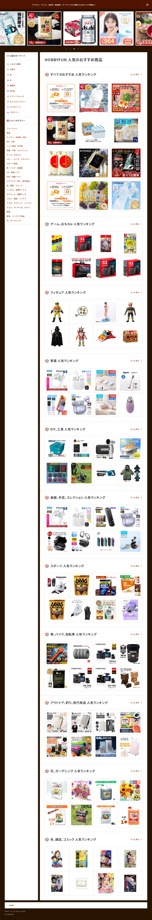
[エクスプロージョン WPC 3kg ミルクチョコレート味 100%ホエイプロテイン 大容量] (106, 585)
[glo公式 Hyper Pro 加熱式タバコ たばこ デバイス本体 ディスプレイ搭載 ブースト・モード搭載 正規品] (106, 541)
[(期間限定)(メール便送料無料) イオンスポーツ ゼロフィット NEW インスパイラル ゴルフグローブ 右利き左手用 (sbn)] (81, 610)
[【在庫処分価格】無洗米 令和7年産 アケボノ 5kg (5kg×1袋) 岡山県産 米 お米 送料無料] (126, 130)
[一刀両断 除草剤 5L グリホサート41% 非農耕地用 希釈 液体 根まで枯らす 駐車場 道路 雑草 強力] (130, 815)
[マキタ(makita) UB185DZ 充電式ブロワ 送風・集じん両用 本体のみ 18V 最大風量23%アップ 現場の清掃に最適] (106, 473)
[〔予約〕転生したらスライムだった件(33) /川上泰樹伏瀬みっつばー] (81, 883)
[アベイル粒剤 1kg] (57, 790)
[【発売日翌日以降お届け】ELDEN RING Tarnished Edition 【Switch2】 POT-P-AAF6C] (57, 268)
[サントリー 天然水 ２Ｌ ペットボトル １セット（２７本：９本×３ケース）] (93, 130)
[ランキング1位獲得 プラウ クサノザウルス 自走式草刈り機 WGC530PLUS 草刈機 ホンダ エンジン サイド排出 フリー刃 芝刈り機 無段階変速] (81, 473)
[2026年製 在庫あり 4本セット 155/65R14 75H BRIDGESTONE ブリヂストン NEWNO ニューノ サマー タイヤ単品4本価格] (81, 654)
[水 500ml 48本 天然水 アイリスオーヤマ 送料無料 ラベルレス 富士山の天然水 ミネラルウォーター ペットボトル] (93, 98)
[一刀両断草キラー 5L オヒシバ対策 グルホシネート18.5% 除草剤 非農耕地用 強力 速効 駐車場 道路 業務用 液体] (106, 790)
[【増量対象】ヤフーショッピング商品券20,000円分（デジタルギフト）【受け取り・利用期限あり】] (61, 98)
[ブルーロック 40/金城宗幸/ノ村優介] (57, 883)
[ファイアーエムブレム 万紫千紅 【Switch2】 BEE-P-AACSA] (106, 243)
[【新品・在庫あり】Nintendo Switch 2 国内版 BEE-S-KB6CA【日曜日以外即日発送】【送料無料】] (81, 243)
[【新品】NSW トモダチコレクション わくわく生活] (130, 243)
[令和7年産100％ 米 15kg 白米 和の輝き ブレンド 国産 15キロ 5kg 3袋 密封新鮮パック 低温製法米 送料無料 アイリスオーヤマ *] (40, 28)
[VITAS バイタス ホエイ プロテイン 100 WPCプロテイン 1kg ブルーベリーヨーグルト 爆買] (130, 610)
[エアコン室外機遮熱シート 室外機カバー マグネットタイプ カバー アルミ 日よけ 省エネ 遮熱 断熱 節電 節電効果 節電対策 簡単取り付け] (130, 448)
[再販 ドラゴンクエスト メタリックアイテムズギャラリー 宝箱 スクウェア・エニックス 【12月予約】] (130, 336)
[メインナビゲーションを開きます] (147, 4)
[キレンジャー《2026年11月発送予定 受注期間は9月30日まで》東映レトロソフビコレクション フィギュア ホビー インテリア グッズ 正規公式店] (57, 312)
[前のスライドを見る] (62, 48)
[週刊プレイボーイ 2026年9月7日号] (130, 859)
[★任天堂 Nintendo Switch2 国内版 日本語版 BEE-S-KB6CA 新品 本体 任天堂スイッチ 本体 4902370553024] (106, 268)
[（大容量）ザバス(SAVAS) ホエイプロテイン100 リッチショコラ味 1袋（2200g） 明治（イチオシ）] (57, 610)
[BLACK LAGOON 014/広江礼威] (130, 883)
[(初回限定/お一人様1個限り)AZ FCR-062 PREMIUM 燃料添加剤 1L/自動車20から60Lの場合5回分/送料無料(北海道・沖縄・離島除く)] (57, 678)
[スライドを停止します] (85, 48)
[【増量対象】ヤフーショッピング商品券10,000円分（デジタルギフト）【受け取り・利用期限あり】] (61, 195)
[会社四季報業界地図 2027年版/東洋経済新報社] (81, 859)
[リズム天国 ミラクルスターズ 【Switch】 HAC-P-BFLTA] (57, 243)
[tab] (66, 48)
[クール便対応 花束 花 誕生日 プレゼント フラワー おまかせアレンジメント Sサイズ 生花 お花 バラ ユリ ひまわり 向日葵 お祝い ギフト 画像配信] (130, 790)
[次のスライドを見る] (89, 48)
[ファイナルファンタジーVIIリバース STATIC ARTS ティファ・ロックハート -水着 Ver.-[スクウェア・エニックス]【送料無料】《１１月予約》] (106, 312)
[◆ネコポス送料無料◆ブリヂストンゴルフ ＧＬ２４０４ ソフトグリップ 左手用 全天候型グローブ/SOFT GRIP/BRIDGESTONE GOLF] (57, 585)
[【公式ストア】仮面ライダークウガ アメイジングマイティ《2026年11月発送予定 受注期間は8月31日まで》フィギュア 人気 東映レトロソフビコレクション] (130, 312)
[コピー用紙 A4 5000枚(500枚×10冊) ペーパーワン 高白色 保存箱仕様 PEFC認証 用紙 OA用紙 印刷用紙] (57, 448)
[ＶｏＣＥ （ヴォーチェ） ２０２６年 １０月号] (106, 883)
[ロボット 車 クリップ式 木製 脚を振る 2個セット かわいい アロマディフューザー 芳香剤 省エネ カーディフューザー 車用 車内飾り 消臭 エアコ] (130, 678)
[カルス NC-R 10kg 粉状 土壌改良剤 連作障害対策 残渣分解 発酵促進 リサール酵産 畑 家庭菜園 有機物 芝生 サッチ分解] (106, 815)
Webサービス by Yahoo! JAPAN (15, 911)
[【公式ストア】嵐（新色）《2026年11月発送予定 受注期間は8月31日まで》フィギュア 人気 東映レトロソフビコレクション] (81, 336)
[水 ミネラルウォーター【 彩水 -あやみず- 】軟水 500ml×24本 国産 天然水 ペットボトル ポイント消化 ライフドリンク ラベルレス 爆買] (126, 195)
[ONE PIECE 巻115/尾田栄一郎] (106, 859)
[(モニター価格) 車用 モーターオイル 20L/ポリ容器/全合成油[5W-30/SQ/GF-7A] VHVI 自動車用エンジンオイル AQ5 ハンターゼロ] (130, 654)
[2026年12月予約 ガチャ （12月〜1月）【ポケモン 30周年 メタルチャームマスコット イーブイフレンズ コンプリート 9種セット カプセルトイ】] (81, 312)
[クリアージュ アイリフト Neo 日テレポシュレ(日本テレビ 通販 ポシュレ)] (130, 404)
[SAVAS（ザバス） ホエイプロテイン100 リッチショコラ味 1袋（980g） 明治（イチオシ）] (81, 585)
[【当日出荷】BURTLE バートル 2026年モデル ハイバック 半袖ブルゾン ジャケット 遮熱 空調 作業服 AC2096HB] (130, 473)
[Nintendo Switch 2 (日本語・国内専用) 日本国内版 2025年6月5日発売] (130, 268)
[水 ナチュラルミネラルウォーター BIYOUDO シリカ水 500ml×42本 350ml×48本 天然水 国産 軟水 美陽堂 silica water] (93, 163)
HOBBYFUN (17, 4)
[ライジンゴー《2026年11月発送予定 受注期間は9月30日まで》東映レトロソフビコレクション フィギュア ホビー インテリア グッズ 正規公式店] (106, 336)
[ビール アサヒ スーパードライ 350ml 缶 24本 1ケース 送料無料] (76, 28)
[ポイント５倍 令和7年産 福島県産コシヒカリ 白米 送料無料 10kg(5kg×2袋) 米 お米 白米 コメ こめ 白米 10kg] (61, 163)
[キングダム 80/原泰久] (57, 859)
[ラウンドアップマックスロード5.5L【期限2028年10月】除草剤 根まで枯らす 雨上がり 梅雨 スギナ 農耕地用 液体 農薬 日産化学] (57, 815)
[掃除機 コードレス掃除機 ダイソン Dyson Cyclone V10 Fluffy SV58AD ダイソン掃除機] (130, 380)
